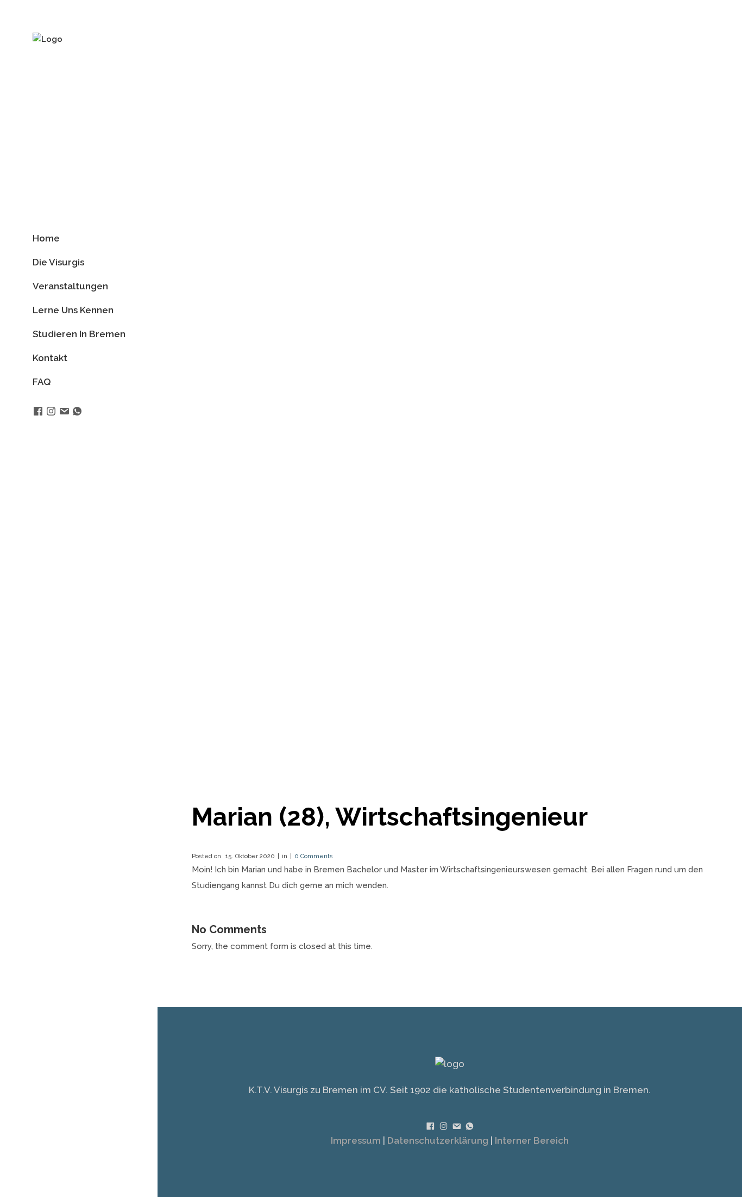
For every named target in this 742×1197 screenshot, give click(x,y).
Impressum (356, 1140)
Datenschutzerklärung (437, 1140)
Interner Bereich (532, 1140)
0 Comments (313, 856)
